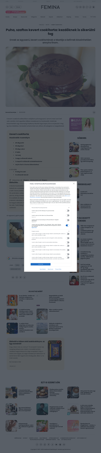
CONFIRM (40, 264)
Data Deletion (43, 269)
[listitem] (50, 207)
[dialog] (50, 226)
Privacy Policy (58, 269)
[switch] (67, 211)
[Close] (74, 184)
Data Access (50, 269)
